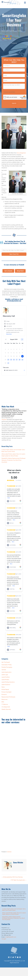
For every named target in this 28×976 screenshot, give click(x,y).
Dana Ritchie (12, 31)
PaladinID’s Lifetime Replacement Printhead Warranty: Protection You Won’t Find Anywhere (13, 460)
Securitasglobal (21, 153)
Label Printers (5, 679)
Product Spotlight (6, 692)
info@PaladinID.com (10, 937)
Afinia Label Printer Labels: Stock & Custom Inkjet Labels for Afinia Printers (14, 913)
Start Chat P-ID (14, 254)
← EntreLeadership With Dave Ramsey (12, 877)
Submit (14, 103)
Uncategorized (6, 707)
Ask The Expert (6, 662)
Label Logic (5, 674)
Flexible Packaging (7, 667)
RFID (3, 702)
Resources (4, 699)
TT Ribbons (5, 704)
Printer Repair (5, 689)
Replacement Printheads (8, 697)
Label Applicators (6, 672)
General (20, 31)
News (3, 687)
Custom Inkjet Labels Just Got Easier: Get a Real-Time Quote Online (14, 909)
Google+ (4, 939)
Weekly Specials (6, 709)
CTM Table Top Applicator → (18, 880)
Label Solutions (6, 684)
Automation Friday (7, 664)
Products (4, 694)
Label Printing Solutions (8, 682)
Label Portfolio (6, 677)
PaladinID (4, 419)
